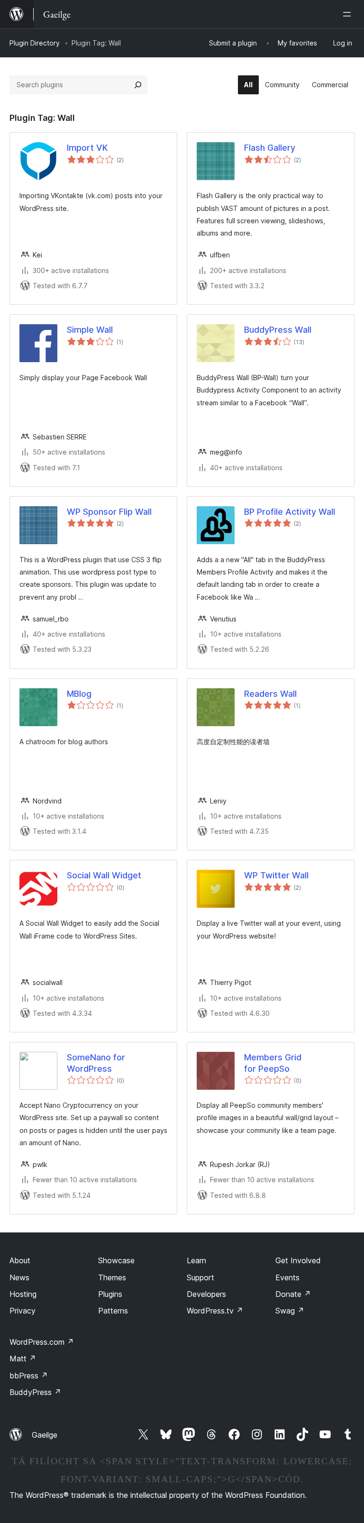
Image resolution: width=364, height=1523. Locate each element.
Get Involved (298, 1260)
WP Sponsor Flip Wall (109, 512)
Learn (196, 1260)
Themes (112, 1277)
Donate (293, 1294)
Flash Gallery (269, 148)
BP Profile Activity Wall (289, 512)
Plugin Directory (34, 43)
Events (287, 1277)
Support (200, 1277)
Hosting (22, 1294)
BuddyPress (35, 1392)
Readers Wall (270, 694)
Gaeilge (44, 1435)
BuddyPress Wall (277, 330)
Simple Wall (90, 330)
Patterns (113, 1310)
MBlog (79, 694)
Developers (206, 1294)
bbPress (28, 1375)
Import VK (87, 148)
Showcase (116, 1260)
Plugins (110, 1294)
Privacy (22, 1310)
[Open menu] (349, 14)
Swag (289, 1310)
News (19, 1277)
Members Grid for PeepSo (272, 1062)
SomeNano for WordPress (96, 1062)
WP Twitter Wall (276, 875)
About (19, 1260)
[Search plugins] (137, 84)
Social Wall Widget (104, 875)
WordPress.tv (215, 1310)
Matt (22, 1358)
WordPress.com (41, 1342)
